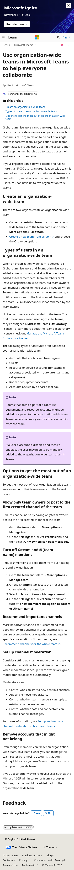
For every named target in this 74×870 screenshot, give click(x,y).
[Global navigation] (3, 37)
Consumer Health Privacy (48, 860)
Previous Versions (32, 855)
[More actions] (68, 45)
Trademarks (28, 865)
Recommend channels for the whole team (30, 644)
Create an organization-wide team (25, 106)
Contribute (9, 860)
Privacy (23, 860)
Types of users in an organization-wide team (31, 111)
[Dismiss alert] (68, 5)
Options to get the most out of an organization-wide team (36, 117)
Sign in (67, 37)
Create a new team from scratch (30, 237)
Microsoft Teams (23, 45)
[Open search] (58, 37)
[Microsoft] (37, 37)
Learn (6, 45)
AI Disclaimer (10, 855)
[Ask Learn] (62, 45)
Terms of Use (10, 865)
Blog (49, 855)
